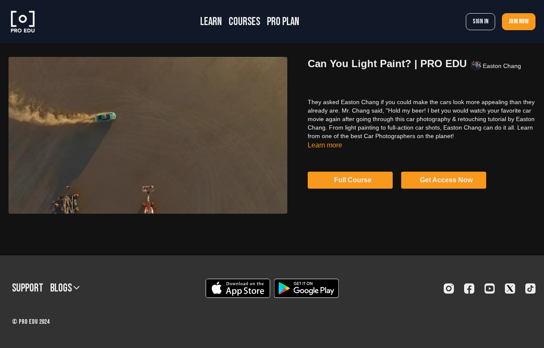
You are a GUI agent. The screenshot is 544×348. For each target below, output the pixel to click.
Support (27, 288)
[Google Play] (306, 288)
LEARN (211, 21)
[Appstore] (237, 288)
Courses (244, 21)
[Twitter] (510, 288)
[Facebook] (469, 288)
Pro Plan (283, 21)
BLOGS (62, 288)
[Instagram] (449, 288)
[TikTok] (530, 288)
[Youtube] (489, 288)
